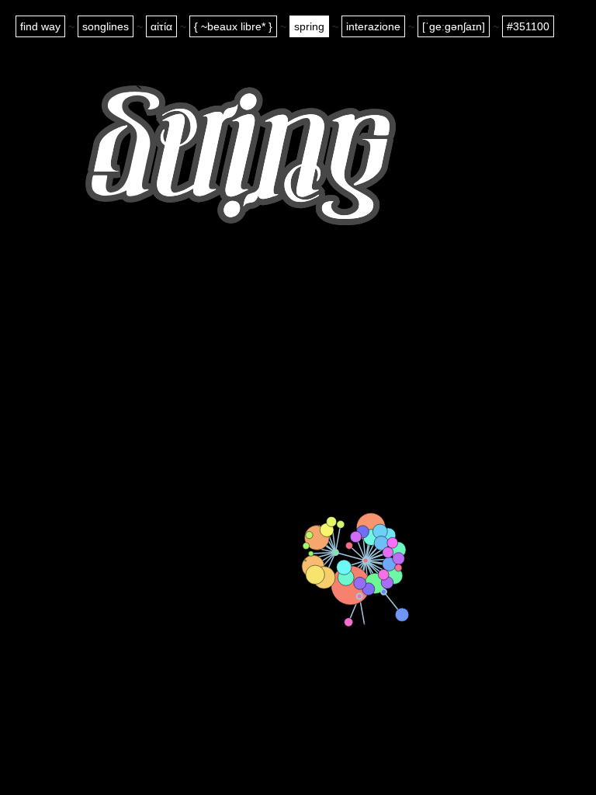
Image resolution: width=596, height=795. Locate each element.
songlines (105, 26)
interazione (373, 26)
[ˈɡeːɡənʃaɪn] (453, 26)
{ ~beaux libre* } (233, 26)
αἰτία (161, 26)
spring (309, 26)
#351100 (528, 26)
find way (40, 26)
